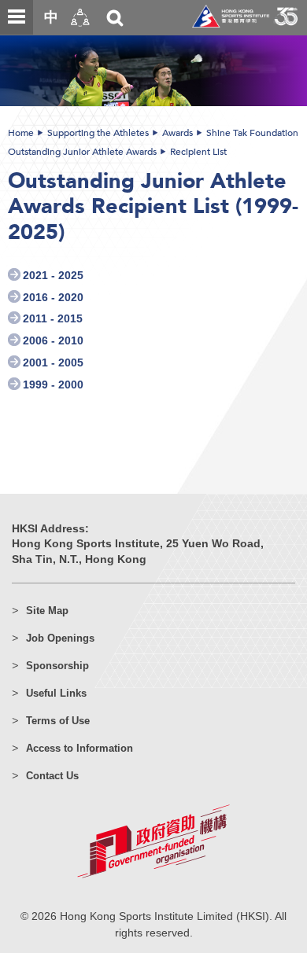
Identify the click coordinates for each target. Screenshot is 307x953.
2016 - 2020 (53, 298)
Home (21, 133)
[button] (80, 18)
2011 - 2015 (53, 319)
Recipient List (198, 151)
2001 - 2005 (53, 363)
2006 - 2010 (53, 341)
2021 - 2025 (53, 275)
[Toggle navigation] (16, 17)
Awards (177, 133)
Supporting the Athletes (98, 133)
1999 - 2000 (53, 385)
